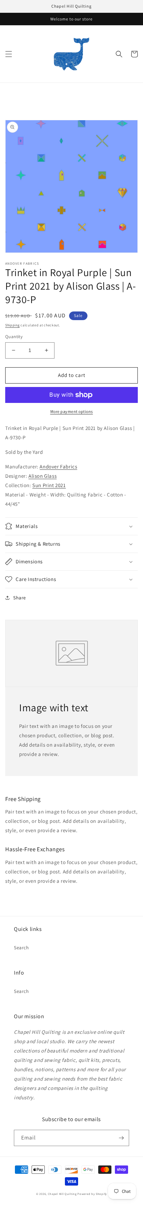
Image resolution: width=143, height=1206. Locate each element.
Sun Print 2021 (49, 485)
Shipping (12, 325)
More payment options (71, 411)
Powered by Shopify (92, 1194)
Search (21, 947)
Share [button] (19, 598)
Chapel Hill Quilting (62, 1194)
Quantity (14, 337)
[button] (8, 54)
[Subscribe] (121, 1138)
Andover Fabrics (58, 466)
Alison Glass (42, 476)
